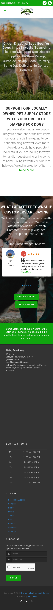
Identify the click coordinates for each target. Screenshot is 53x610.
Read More (26, 170)
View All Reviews (26, 297)
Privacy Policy (27, 593)
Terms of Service (41, 593)
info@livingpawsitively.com (17, 362)
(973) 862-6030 (12, 359)
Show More (26, 272)
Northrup (15, 234)
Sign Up (14, 578)
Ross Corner (36, 234)
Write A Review (26, 304)
